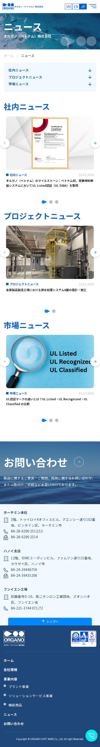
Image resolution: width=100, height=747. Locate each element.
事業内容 (10, 679)
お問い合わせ (14, 723)
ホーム (9, 55)
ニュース (10, 714)
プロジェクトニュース (25, 77)
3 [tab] (56, 202)
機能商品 (15, 704)
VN (68, 6)
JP (83, 6)
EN (76, 6)
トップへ (52, 621)
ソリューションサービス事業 (30, 695)
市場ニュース (18, 83)
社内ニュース (18, 70)
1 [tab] (44, 202)
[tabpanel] (50, 155)
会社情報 (10, 669)
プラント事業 (18, 686)
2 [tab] (51, 202)
